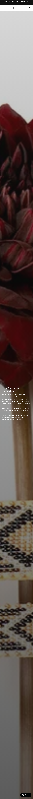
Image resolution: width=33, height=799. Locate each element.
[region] (16, 405)
